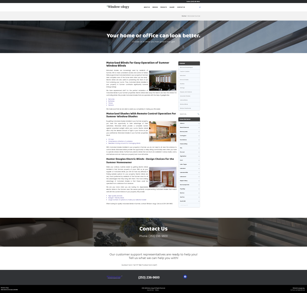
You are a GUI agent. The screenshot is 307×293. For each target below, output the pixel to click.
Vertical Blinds (184, 100)
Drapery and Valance (186, 92)
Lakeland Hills (184, 172)
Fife (181, 148)
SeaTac (182, 197)
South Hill (182, 201)
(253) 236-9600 (195, 1)
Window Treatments (185, 108)
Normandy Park (184, 185)
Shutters (182, 84)
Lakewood (183, 176)
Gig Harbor (183, 156)
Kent (181, 160)
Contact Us (181, 7)
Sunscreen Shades (185, 96)
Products (163, 7)
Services (155, 7)
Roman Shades (184, 79)
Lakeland (182, 168)
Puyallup (182, 189)
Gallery (171, 7)
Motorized (182, 75)
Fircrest (182, 152)
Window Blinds (184, 104)
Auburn (182, 123)
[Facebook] (185, 277)
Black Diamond (184, 127)
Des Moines (183, 140)
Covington (183, 135)
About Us (147, 7)
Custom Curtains (184, 71)
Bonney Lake (184, 131)
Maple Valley (183, 180)
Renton (182, 193)
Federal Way (183, 144)
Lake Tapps (183, 164)
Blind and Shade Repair (186, 67)
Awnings (182, 88)
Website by (299, 288)
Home (184, 16)
